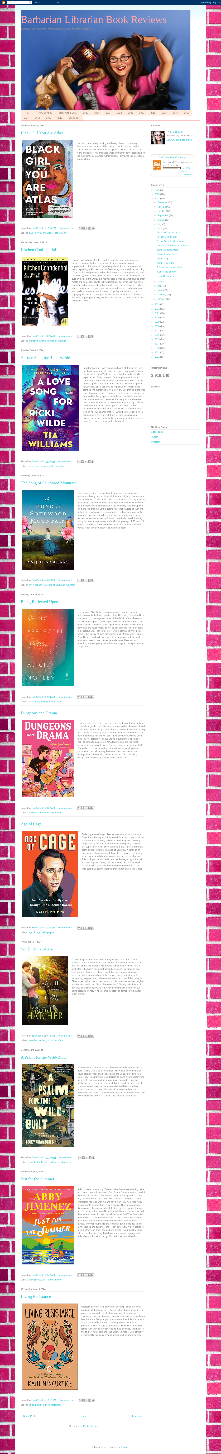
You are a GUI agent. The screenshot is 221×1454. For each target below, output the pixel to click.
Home (27, 113)
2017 (175, 113)
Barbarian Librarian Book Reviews (94, 19)
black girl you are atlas (40, 233)
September (163, 215)
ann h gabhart (35, 585)
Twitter (154, 437)
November (162, 207)
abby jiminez (35, 1279)
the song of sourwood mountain (59, 585)
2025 (85, 113)
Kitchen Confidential (38, 249)
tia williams (60, 466)
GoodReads (157, 432)
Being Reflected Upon (39, 601)
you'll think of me (54, 1040)
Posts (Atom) (90, 1426)
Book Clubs (74, 118)
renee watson (59, 233)
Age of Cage (31, 824)
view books (188, 174)
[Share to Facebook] (90, 228)
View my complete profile (179, 140)
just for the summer (52, 1279)
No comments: (66, 228)
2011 (157, 356)
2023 (108, 113)
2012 (59, 118)
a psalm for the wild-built (41, 1162)
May (159, 281)
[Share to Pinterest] (93, 228)
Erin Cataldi (176, 132)
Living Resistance (36, 1296)
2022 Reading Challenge (172, 157)
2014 (37, 118)
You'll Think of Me (37, 949)
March (160, 290)
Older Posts (136, 1416)
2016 (186, 113)
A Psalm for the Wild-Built (43, 1057)
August (161, 220)
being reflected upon (51, 701)
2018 (164, 113)
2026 (157, 190)
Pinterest (155, 442)
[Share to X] (87, 228)
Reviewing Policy (44, 113)
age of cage (34, 932)
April (160, 286)
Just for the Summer (37, 1179)
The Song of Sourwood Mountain (48, 483)
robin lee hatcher (37, 1040)
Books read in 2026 (68, 113)
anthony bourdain (37, 340)
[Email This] (80, 228)
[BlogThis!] (83, 228)
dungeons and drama (39, 812)
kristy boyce (57, 812)
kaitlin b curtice (36, 1405)
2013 (48, 118)
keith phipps (48, 932)
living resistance (53, 1405)
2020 (141, 113)
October (161, 211)
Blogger (124, 1447)
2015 (26, 118)
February (162, 294)
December (162, 202)
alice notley (34, 701)
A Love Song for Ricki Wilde (45, 357)
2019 (153, 113)
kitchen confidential (56, 340)
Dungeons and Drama (39, 713)
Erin (164, 162)
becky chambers (62, 1162)
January (161, 299)
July (159, 224)
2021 (130, 113)
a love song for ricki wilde (41, 466)
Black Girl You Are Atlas (42, 133)
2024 (96, 113)
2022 (119, 113)
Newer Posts (29, 1416)
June (160, 228)
